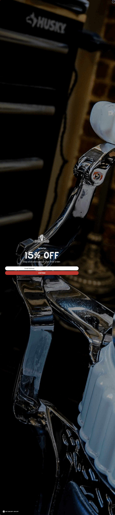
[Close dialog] (113, 1)
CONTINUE (41, 273)
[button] (11, 511)
